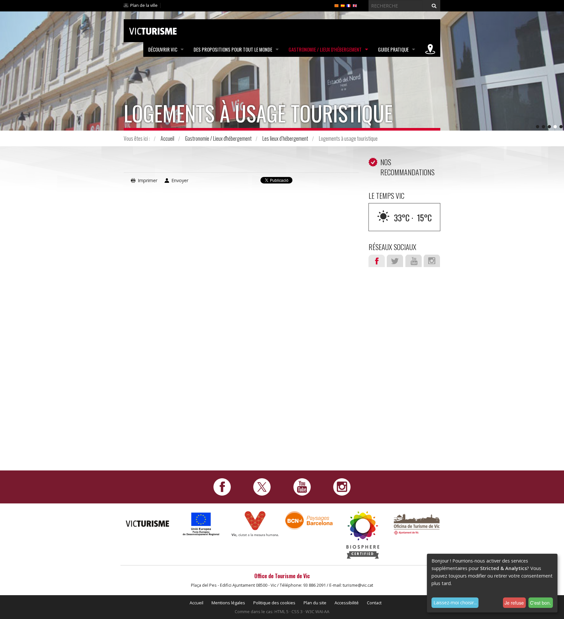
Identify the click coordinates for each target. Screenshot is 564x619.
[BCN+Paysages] (309, 520)
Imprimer (147, 180)
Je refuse (514, 602)
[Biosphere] (362, 534)
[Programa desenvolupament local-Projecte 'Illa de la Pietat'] (201, 524)
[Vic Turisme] (153, 30)
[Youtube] (302, 486)
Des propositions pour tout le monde (233, 49)
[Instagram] (342, 486)
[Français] (348, 5)
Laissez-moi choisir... (455, 602)
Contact (374, 603)
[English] (354, 5)
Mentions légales (228, 603)
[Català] (336, 5)
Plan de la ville (144, 5)
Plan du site (315, 603)
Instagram (432, 261)
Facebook (376, 261)
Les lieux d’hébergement (285, 138)
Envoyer (179, 180)
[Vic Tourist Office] (416, 523)
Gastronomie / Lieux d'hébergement (325, 49)
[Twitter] (262, 486)
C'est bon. (540, 602)
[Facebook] (222, 486)
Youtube (413, 261)
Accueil (167, 138)
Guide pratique (393, 49)
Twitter (395, 261)
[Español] (342, 5)
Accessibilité (347, 603)
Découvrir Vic (162, 49)
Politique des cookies (274, 603)
